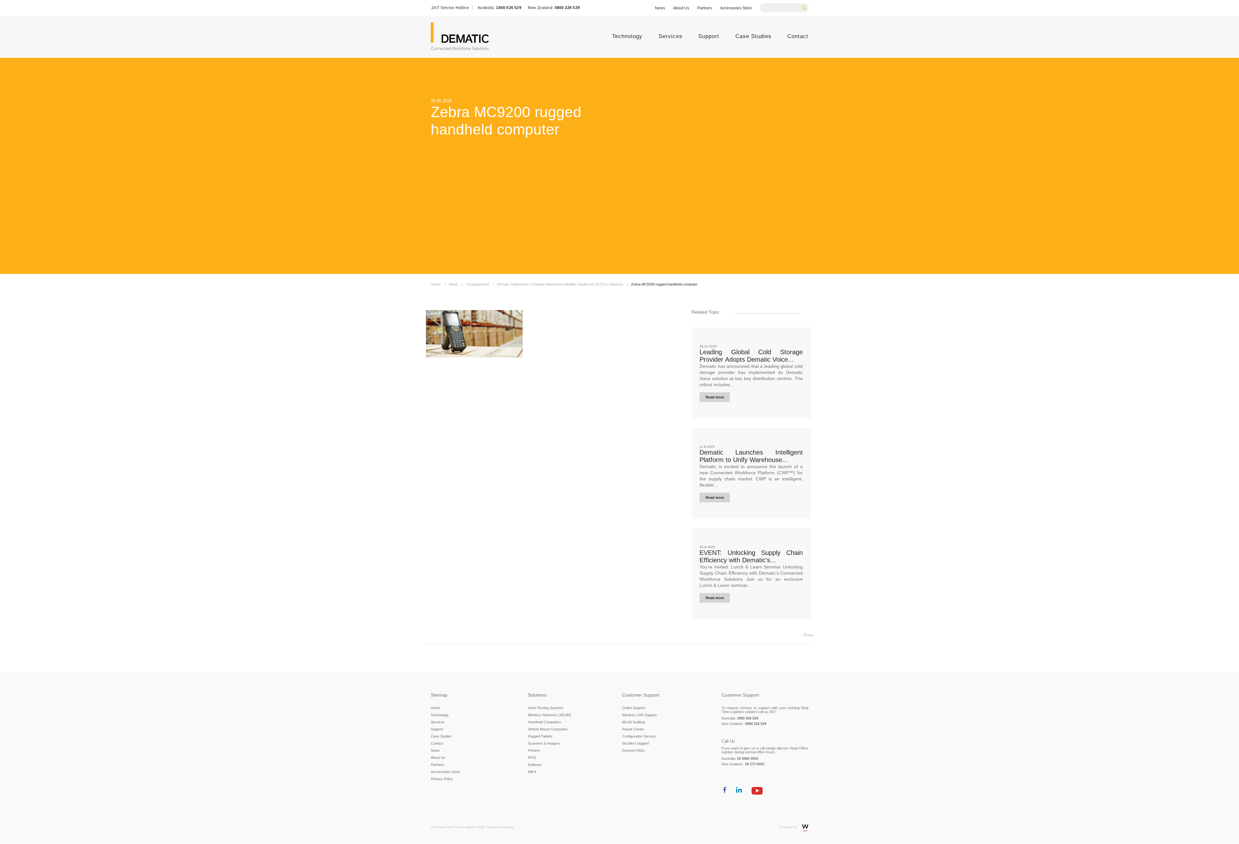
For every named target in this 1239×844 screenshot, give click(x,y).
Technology (627, 36)
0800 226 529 (567, 7)
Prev (808, 635)
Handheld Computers (544, 722)
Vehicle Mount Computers (548, 729)
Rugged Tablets (540, 736)
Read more (715, 397)
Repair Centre (633, 729)
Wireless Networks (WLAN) (549, 715)
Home (435, 708)
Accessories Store (736, 8)
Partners (704, 8)
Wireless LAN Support (639, 715)
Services (670, 36)
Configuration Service (639, 736)
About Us (681, 8)
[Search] (806, 7)
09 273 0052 (754, 764)
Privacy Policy (442, 779)
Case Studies (753, 36)
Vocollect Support (635, 743)
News (660, 8)
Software (535, 765)
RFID (532, 757)
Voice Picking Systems (545, 708)
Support (708, 36)
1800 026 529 (508, 7)
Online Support (633, 708)
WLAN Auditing (633, 722)
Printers (534, 750)
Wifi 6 (532, 772)
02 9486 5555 (747, 758)
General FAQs (633, 750)
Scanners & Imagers (544, 743)
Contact (797, 36)
